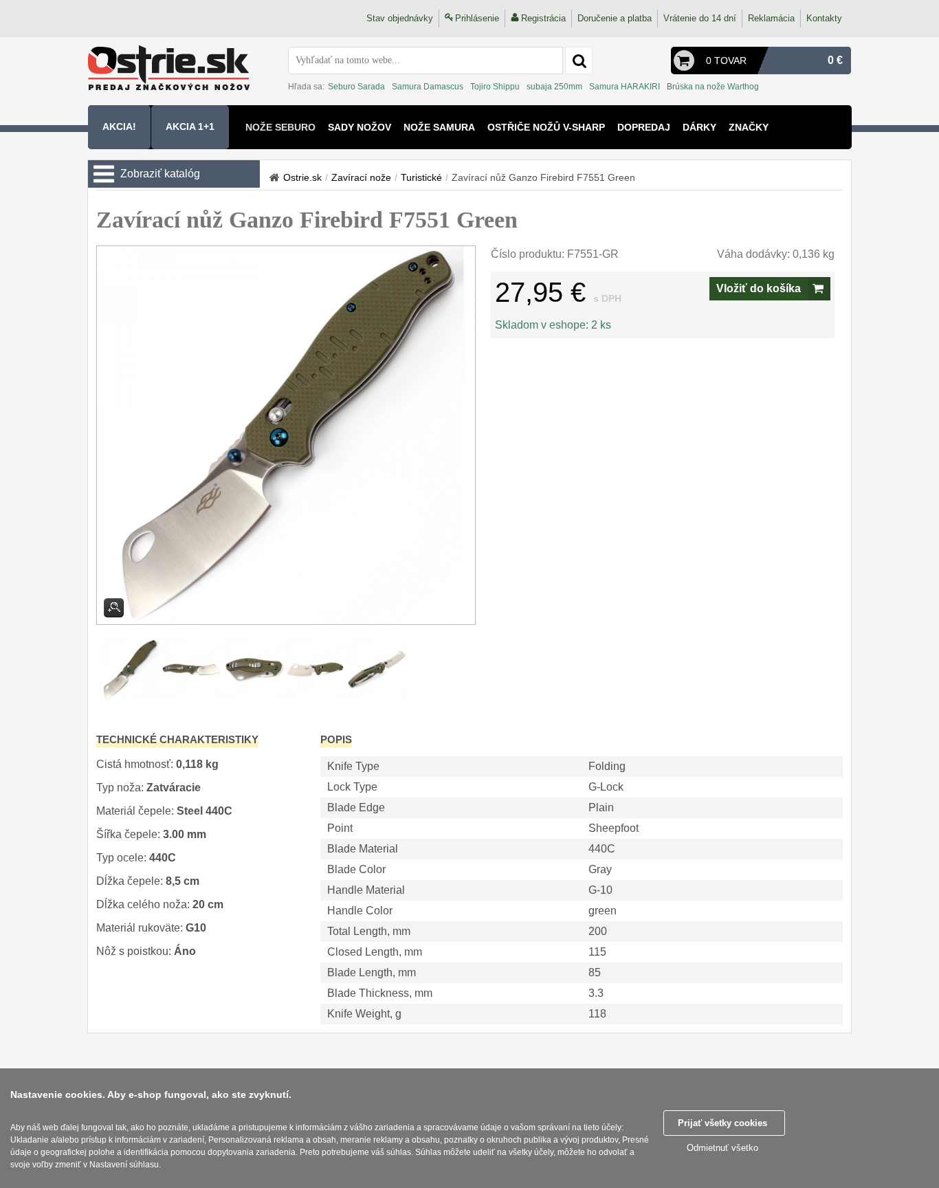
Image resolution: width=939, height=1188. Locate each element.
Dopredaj (643, 127)
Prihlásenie (477, 18)
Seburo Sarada (356, 86)
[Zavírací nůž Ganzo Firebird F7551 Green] (286, 435)
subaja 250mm (554, 86)
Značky (749, 127)
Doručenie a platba (614, 18)
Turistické (421, 177)
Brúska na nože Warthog (713, 86)
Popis (336, 739)
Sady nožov (359, 127)
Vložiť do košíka (758, 288)
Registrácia (543, 18)
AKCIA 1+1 (190, 126)
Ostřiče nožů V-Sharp (546, 127)
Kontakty (824, 18)
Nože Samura (439, 127)
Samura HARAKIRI (624, 86)
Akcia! (119, 126)
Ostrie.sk (302, 177)
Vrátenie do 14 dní (699, 18)
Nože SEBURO (280, 127)
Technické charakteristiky (177, 739)
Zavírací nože (361, 177)
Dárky (699, 127)
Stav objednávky (399, 18)
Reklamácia (771, 18)
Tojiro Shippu (495, 86)
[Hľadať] (579, 60)
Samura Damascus (427, 86)
